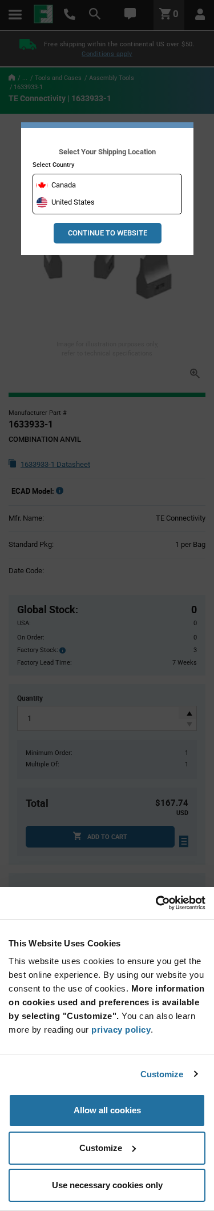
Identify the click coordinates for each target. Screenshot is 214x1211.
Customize (162, 1074)
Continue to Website (107, 233)
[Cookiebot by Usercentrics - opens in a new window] (155, 903)
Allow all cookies (107, 1110)
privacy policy (121, 1029)
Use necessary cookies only (107, 1185)
